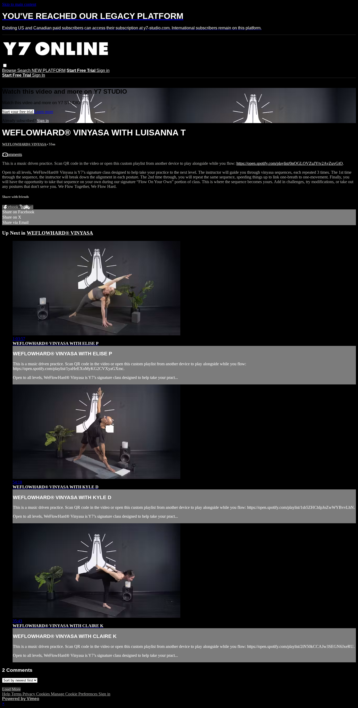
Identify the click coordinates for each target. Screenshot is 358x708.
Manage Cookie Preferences (75, 694)
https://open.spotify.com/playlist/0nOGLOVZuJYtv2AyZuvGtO (289, 163)
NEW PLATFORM (49, 70)
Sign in (103, 70)
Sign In (38, 75)
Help (6, 694)
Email (28, 207)
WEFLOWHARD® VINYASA (24, 144)
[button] (5, 65)
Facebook (10, 207)
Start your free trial (18, 111)
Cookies (43, 694)
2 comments (12, 154)
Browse (9, 70)
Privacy (29, 694)
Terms (17, 694)
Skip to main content (19, 4)
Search (24, 70)
